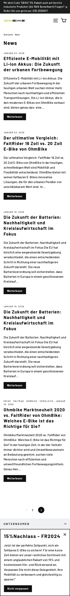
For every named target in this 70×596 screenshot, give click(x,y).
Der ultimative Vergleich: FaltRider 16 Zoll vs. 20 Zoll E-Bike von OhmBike (33, 143)
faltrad (19, 401)
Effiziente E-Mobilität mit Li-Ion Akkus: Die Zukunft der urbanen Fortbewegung (33, 64)
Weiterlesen (15, 116)
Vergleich (47, 401)
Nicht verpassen (18, 588)
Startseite (8, 34)
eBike (8, 401)
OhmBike (32, 401)
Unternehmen (17, 523)
